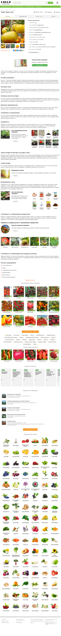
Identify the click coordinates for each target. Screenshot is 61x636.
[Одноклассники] (15, 50)
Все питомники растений (30, 429)
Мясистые (53, 337)
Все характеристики (33, 52)
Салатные (46, 339)
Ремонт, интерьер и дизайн (17, 6)
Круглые (35, 344)
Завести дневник (40, 65)
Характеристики (22, 16)
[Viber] (20, 50)
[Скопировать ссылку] (24, 50)
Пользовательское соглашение (37, 619)
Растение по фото (30, 6)
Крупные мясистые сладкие (30, 341)
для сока (49, 32)
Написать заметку (39, 12)
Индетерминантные (40, 335)
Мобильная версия (5, 622)
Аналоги (53, 16)
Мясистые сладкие (7, 341)
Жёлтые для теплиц (45, 337)
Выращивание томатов (17, 170)
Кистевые (18, 339)
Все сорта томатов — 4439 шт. (30, 331)
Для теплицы (16, 335)
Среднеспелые (32, 339)
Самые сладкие (25, 335)
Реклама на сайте (5, 621)
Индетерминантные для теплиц (32, 337)
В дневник (58, 12)
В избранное (49, 12)
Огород (39, 6)
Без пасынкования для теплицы (11, 337)
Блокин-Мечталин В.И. (37, 34)
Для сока (39, 339)
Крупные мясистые (52, 341)
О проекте (4, 619)
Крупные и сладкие (42, 341)
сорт (35, 22)
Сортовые (24, 339)
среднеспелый (40, 25)
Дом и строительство (6, 6)
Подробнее (15, 141)
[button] (57, 355)
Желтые (32, 335)
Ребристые (52, 339)
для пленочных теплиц (43, 27)
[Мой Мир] (17, 50)
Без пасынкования (27, 344)
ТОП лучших (8, 335)
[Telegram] (19, 50)
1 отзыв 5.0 (39, 16)
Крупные (21, 337)
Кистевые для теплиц (18, 341)
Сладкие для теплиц (51, 335)
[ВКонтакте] (14, 50)
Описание (8, 16)
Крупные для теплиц (9, 339)
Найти (50, 2)
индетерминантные (38, 29)
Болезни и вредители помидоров (20, 225)
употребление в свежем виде (40, 32)
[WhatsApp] (22, 50)
